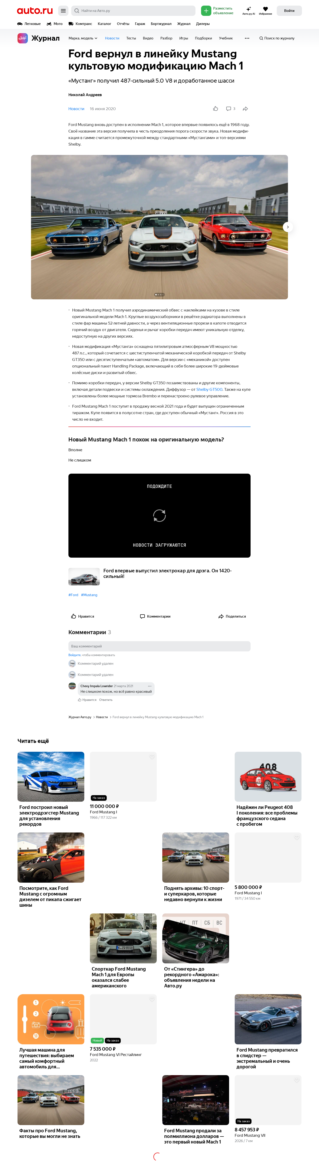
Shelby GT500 (209, 389)
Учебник (226, 38)
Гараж (140, 24)
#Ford (73, 595)
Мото (58, 24)
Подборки (203, 38)
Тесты (131, 38)
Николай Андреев (85, 94)
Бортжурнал (161, 24)
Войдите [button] (74, 655)
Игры (183, 38)
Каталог (104, 24)
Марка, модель (81, 38)
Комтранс (84, 24)
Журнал (184, 24)
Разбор (166, 38)
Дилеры (203, 24)
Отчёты (123, 24)
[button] (123, 777)
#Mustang (89, 595)
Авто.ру (35, 10)
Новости (112, 38)
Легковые (33, 24)
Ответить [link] (106, 700)
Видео (148, 38)
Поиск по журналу (279, 38)
